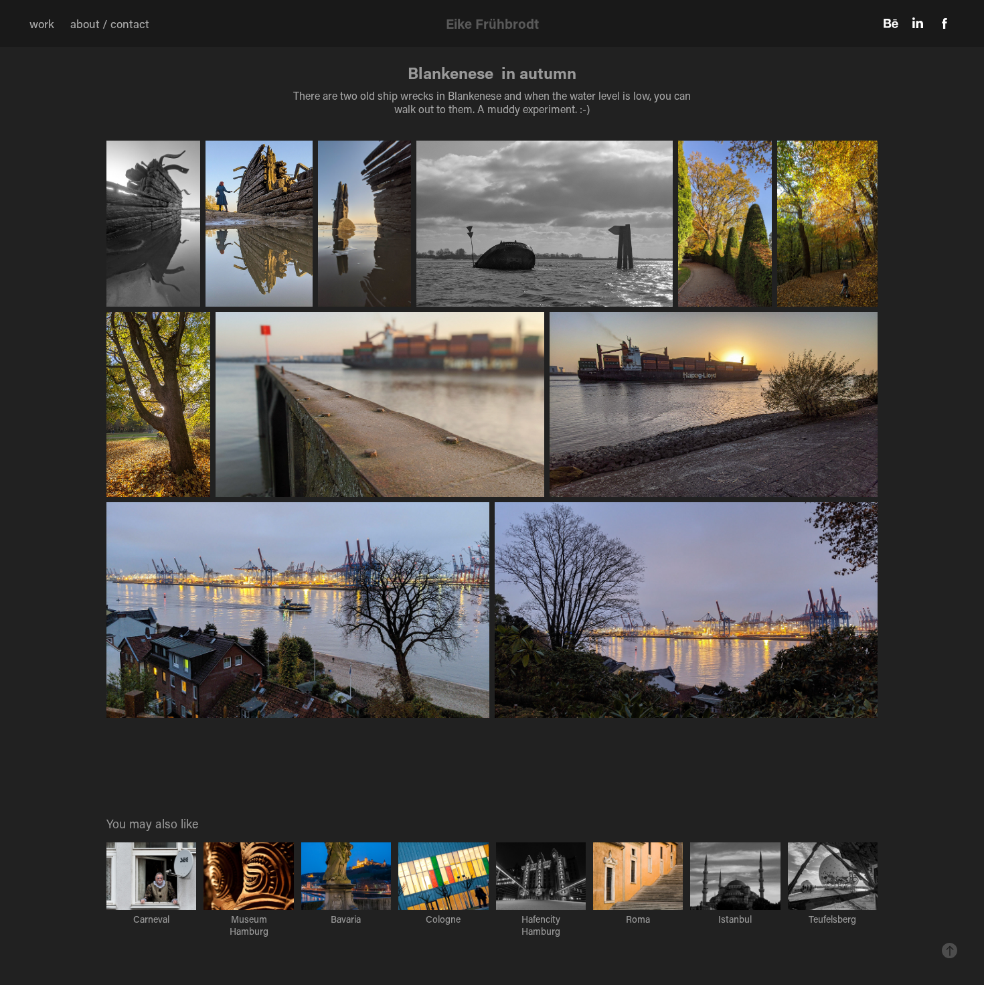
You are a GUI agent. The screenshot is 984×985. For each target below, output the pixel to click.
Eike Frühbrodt (492, 23)
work (41, 23)
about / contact (109, 23)
